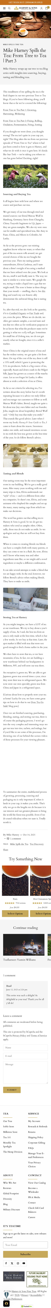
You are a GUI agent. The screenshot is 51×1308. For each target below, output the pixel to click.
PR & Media (34, 1197)
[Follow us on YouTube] (24, 1263)
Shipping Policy (35, 1137)
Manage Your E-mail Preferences (36, 1155)
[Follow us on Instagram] (18, 1263)
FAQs (31, 1148)
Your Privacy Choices (34, 1164)
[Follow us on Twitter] (12, 1263)
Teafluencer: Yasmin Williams (19, 960)
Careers (31, 1217)
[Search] (9, 8)
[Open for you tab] (6, 1303)
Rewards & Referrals (37, 1126)
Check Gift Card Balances (36, 1210)
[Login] (41, 8)
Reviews (7, 1188)
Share (5, 849)
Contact (32, 1202)
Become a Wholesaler (33, 1190)
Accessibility (36, 1295)
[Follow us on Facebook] (6, 1263)
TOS (17, 1295)
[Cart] (46, 8)
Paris (15, 899)
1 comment (15, 838)
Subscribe (25, 1254)
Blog (5, 1204)
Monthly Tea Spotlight (9, 1144)
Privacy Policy (19, 1035)
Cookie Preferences (13, 1298)
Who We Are (9, 1182)
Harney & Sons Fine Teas (24, 1291)
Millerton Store (10, 1132)
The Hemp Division (12, 1151)
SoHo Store (8, 1126)
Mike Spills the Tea (13, 44)
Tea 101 (7, 1137)
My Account (34, 1121)
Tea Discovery (37, 844)
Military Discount (11, 1209)
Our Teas (7, 1121)
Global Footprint (11, 1193)
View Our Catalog (37, 1182)
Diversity (7, 1198)
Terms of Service (39, 1035)
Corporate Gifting (36, 1142)
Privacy (24, 1295)
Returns (31, 1132)
